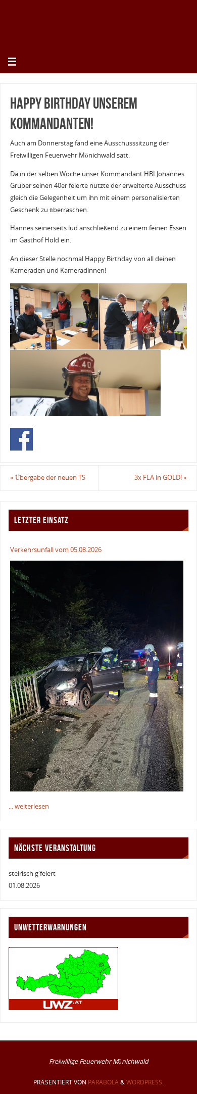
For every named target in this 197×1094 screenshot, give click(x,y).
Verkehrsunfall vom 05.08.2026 (56, 549)
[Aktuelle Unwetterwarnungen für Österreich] (63, 1008)
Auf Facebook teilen (21, 439)
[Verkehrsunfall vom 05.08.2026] (96, 676)
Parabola (103, 1082)
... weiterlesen (29, 806)
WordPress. (145, 1082)
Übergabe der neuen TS (47, 477)
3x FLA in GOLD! (160, 477)
